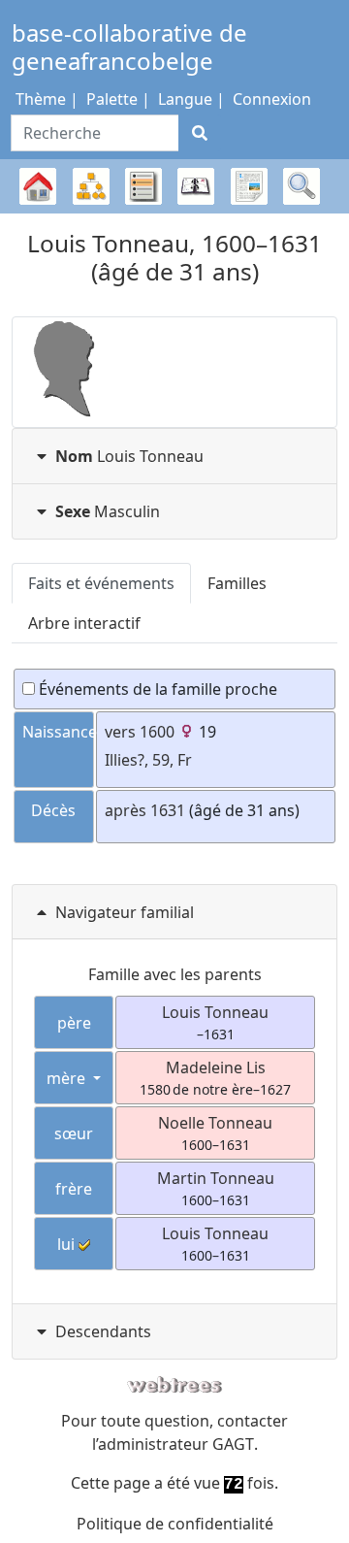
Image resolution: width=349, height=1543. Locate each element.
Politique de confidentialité (175, 1523)
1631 (167, 810)
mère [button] (68, 1078)
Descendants (103, 1331)
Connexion (272, 99)
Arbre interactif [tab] (84, 623)
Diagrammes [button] (91, 186)
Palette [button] (112, 99)
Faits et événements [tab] (101, 583)
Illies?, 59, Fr (148, 760)
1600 (157, 731)
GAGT (233, 1444)
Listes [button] (143, 186)
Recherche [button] (301, 186)
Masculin (107, 511)
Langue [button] (185, 99)
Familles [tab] (237, 583)
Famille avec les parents (175, 974)
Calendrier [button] (195, 186)
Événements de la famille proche (156, 689)
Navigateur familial (124, 912)
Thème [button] (41, 99)
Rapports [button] (249, 186)
